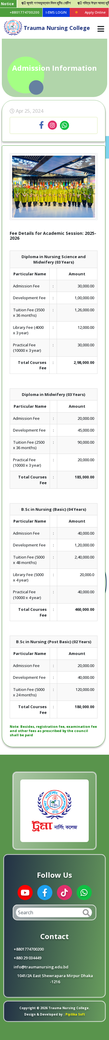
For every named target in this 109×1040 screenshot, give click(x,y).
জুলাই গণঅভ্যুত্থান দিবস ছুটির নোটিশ (41, 2)
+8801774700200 (24, 12)
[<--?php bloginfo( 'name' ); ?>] (13, 27)
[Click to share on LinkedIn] (52, 125)
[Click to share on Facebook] (41, 125)
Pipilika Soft (74, 1014)
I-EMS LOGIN (56, 12)
